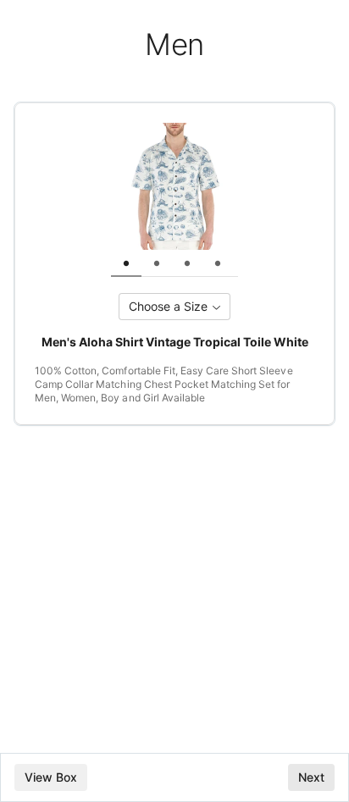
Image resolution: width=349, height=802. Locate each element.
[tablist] (187, 263)
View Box (51, 777)
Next (311, 777)
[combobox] (174, 306)
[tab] (126, 263)
